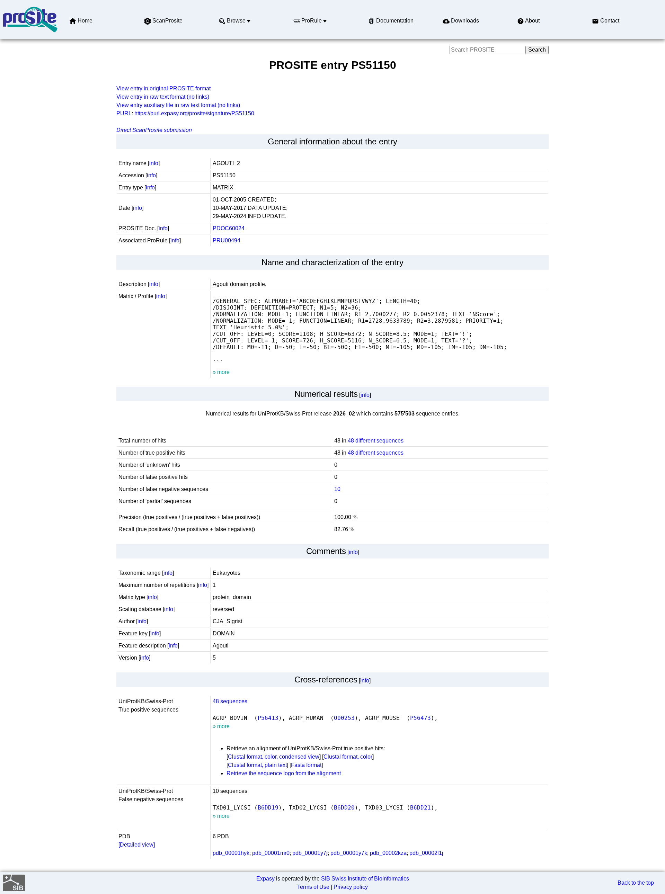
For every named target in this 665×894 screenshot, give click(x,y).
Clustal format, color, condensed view (273, 757)
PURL (124, 113)
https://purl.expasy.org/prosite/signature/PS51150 (194, 113)
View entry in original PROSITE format (163, 88)
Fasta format (306, 765)
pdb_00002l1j (426, 853)
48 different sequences (376, 441)
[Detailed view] (136, 845)
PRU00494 (226, 240)
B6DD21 (420, 807)
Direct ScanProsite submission (154, 130)
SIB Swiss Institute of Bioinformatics (365, 879)
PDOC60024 (229, 228)
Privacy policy (351, 887)
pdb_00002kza (388, 853)
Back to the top (636, 883)
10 (337, 489)
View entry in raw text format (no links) (162, 97)
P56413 (268, 718)
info (153, 163)
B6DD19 (268, 807)
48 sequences (230, 701)
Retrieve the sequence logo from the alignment (284, 773)
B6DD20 (344, 807)
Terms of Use (313, 887)
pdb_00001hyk (231, 853)
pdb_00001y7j (310, 853)
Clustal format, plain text (257, 765)
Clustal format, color (347, 757)
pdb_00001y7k (348, 853)
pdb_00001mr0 (271, 853)
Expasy (265, 879)
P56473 (420, 718)
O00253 (344, 718)
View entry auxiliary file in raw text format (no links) (178, 105)
